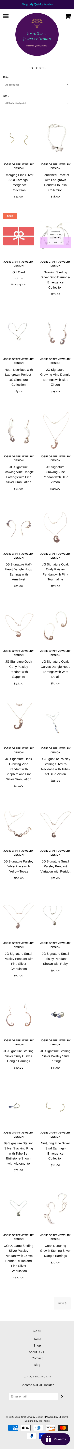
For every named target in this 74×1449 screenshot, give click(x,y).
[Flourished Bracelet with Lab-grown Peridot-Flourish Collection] (55, 139)
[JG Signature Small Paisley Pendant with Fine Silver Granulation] (18, 917)
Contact (37, 1358)
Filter (6, 77)
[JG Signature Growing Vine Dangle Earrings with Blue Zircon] (55, 333)
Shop (37, 1345)
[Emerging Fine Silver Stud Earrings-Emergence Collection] (18, 139)
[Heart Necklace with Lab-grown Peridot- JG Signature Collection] (18, 333)
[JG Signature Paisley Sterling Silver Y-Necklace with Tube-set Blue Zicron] (55, 722)
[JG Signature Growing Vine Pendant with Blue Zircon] (55, 431)
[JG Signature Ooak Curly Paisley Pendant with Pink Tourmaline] (55, 528)
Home (37, 1339)
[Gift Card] (18, 236)
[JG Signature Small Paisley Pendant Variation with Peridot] (55, 825)
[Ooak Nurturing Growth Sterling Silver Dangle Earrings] (55, 1209)
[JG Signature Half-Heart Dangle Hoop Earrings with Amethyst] (18, 528)
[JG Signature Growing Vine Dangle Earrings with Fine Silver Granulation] (18, 431)
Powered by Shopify (56, 1417)
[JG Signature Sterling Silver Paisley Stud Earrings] (55, 1015)
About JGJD (37, 1352)
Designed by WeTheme (37, 1420)
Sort (5, 95)
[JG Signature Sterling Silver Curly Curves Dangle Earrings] (18, 1015)
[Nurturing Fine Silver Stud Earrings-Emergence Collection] (55, 1107)
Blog (37, 1364)
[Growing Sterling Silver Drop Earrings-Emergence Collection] (55, 236)
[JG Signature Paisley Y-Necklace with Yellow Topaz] (18, 825)
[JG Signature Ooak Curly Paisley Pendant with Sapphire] (18, 625)
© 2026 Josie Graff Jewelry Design (24, 1417)
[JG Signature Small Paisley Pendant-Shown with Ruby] (55, 917)
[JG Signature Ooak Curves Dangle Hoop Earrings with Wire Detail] (55, 625)
